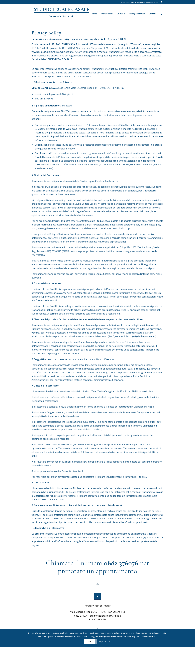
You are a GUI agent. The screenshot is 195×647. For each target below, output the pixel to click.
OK (90, 641)
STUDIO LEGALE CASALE (61, 12)
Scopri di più (104, 641)
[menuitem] (94, 13)
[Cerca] (160, 13)
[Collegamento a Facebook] (161, 2)
